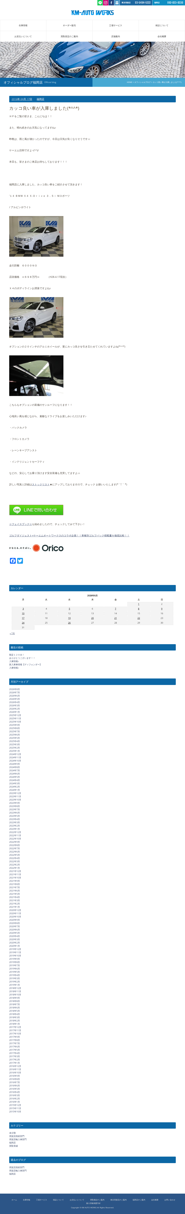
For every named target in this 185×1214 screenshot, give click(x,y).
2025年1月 (14, 750)
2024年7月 (14, 770)
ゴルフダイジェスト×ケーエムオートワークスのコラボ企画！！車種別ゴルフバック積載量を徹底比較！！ (69, 535)
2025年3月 (14, 744)
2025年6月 (14, 734)
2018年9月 (14, 997)
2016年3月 (14, 1095)
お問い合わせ (169, 1200)
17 (23, 618)
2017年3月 (14, 1056)
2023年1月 (14, 828)
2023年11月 (15, 796)
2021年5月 (14, 893)
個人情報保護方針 (93, 1203)
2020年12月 (15, 910)
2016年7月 (14, 1082)
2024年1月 (14, 789)
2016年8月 (14, 1079)
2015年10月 (15, 1111)
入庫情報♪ (14, 661)
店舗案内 (115, 36)
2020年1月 (14, 945)
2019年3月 (14, 978)
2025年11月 (15, 718)
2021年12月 (15, 871)
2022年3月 (14, 861)
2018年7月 (14, 1004)
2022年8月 (14, 845)
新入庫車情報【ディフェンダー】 (25, 664)
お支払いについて (23, 36)
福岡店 (40, 99)
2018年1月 (14, 1023)
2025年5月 (14, 737)
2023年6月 (14, 812)
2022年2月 (14, 864)
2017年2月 (14, 1059)
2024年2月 (14, 786)
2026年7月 (14, 692)
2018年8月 (14, 1001)
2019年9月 (14, 958)
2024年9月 (14, 763)
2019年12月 (15, 949)
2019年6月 (14, 968)
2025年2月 (14, 747)
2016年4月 (14, 1092)
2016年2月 (14, 1098)
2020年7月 (14, 926)
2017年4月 (14, 1053)
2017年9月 (14, 1036)
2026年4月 (14, 702)
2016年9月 (14, 1075)
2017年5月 (14, 1049)
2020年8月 (14, 923)
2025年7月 (14, 731)
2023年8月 (14, 806)
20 (92, 618)
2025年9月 (14, 724)
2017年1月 (14, 1062)
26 (69, 622)
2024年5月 (14, 776)
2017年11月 (15, 1030)
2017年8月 (14, 1040)
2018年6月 (14, 1007)
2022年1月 (14, 867)
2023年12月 (15, 793)
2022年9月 (14, 841)
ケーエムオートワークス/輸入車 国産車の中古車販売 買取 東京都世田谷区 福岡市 (92, 12)
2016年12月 (15, 1066)
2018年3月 (14, 1017)
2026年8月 (14, 689)
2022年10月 (15, 838)
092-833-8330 (175, 2)
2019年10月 (15, 955)
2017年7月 (14, 1043)
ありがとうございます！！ (22, 658)
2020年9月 (14, 919)
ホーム (14, 1200)
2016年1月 (14, 1101)
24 (23, 622)
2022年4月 (14, 858)
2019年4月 (14, 975)
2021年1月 (14, 906)
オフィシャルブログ (142, 82)
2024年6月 (14, 773)
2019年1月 (14, 984)
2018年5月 (14, 1010)
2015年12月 (15, 1105)
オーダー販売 (69, 25)
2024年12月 (15, 754)
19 (69, 618)
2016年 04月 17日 (22, 99)
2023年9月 (14, 802)
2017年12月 (15, 1027)
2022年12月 (15, 832)
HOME (129, 82)
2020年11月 (15, 913)
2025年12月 (15, 715)
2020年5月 (14, 932)
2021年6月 (14, 890)
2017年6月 (14, 1046)
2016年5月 (14, 1088)
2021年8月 (14, 884)
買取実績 (13, 1145)
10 (23, 613)
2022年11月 (15, 835)
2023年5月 (14, 815)
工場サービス (115, 25)
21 (115, 618)
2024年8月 (14, 767)
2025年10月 (15, 721)
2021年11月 (15, 874)
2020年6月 (14, 929)
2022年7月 (14, 848)
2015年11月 (15, 1108)
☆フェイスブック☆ (20, 524)
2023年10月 (15, 799)
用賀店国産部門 (16, 1136)
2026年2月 (14, 708)
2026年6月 (14, 695)
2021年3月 (14, 900)
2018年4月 (14, 1014)
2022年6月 (14, 851)
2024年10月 (15, 760)
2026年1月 (14, 711)
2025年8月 (14, 728)
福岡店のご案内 (139, 1200)
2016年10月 (15, 1072)
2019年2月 (14, 981)
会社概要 (162, 36)
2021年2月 (14, 903)
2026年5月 (14, 698)
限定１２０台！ (16, 654)
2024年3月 (14, 783)
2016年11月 (15, 1069)
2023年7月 (14, 809)
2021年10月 (15, 877)
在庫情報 (23, 25)
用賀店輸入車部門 (18, 1139)
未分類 (12, 1132)
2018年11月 (15, 991)
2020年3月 (14, 939)
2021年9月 (14, 880)
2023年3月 (14, 822)
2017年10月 (15, 1033)
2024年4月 (14, 780)
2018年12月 (15, 988)
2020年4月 (14, 936)
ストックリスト (41, 484)
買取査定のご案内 (69, 36)
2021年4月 (14, 897)
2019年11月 (15, 952)
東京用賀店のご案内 (118, 1200)
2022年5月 (14, 854)
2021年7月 (14, 887)
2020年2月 (14, 942)
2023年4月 (14, 819)
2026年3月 (14, 705)
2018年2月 (14, 1020)
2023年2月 (14, 825)
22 (138, 618)
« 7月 (12, 633)
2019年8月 (14, 962)
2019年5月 (14, 971)
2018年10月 (15, 994)
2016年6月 (14, 1085)
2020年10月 (15, 916)
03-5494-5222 (142, 2)
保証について (161, 25)
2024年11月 (15, 757)
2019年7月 (14, 965)
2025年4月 (14, 741)
